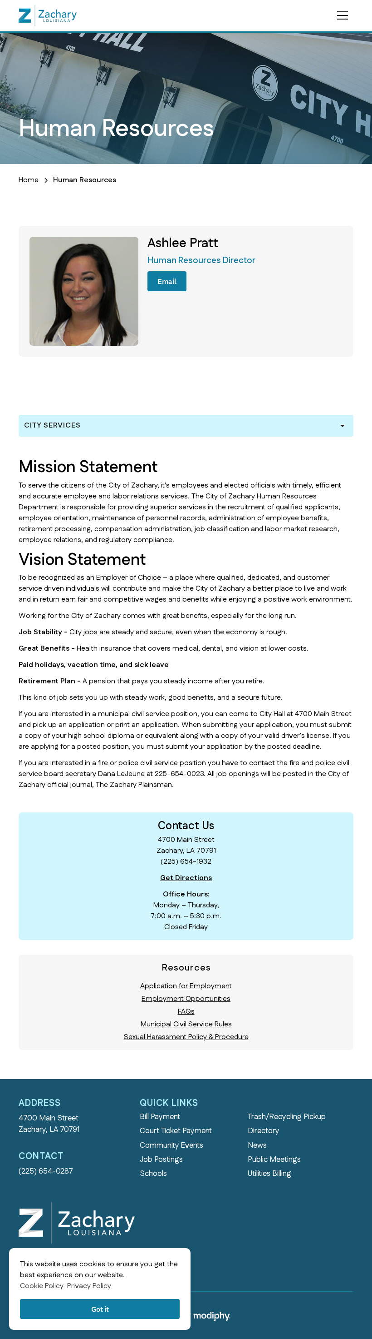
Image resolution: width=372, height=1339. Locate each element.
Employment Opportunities (186, 999)
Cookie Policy (42, 1286)
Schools (153, 1173)
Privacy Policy (89, 1286)
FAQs (186, 1011)
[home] (48, 15)
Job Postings (161, 1159)
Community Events (171, 1145)
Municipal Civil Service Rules (186, 1024)
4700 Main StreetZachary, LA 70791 (49, 1124)
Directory (263, 1130)
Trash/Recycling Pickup (287, 1116)
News (257, 1145)
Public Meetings (274, 1159)
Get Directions (186, 878)
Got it (100, 1309)
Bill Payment (160, 1116)
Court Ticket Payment (176, 1130)
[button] (340, 15)
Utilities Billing (269, 1173)
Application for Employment (186, 986)
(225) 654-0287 (46, 1171)
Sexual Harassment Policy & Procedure (186, 1037)
